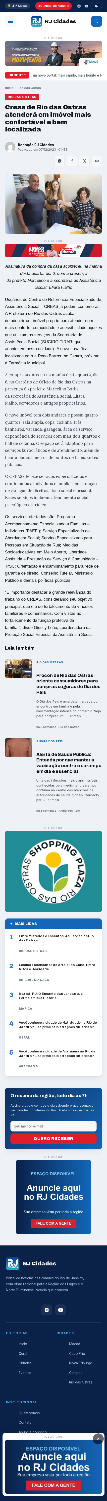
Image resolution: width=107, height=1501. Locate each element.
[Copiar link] (97, 161)
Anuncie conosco (53, 6)
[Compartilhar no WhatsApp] (59, 161)
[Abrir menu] (10, 21)
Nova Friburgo (80, 1363)
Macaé (74, 1344)
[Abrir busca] (96, 21)
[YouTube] (86, 6)
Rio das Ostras (30, 88)
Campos (75, 1373)
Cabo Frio (77, 1354)
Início (9, 88)
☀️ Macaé (17, 5)
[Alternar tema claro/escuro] (96, 6)
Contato (25, 1422)
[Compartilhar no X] (84, 161)
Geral (23, 1354)
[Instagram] (79, 6)
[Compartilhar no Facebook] (72, 161)
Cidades (25, 1363)
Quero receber (53, 1138)
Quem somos (29, 1413)
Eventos (25, 1373)
